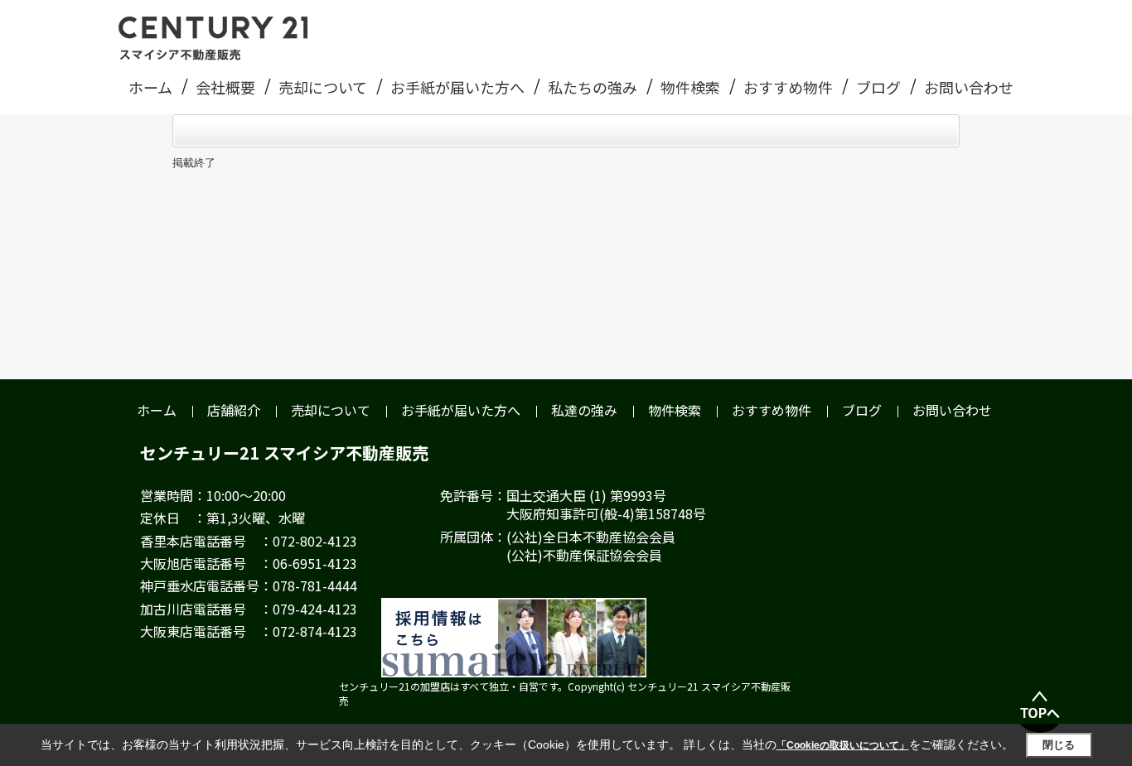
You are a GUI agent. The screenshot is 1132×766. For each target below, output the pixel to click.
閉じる (1059, 745)
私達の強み (584, 410)
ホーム (150, 87)
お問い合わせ (968, 87)
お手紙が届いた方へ (457, 87)
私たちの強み (592, 87)
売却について (322, 87)
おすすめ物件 (788, 87)
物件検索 (690, 87)
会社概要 (225, 87)
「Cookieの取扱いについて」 (842, 745)
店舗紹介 (233, 410)
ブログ (878, 87)
